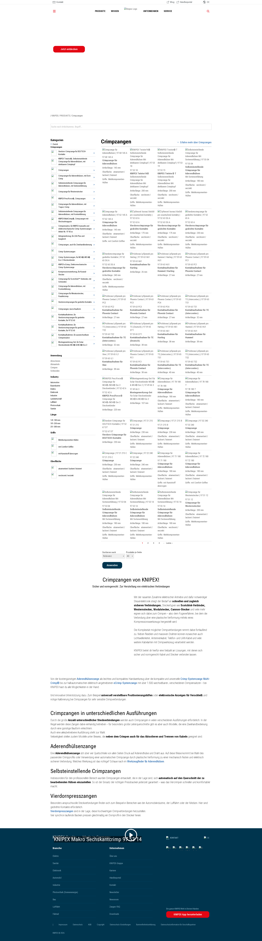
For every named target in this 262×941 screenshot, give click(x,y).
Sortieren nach (109, 552)
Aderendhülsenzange (88, 678)
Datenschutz (78, 925)
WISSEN (115, 11)
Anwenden (209, 127)
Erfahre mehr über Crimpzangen (196, 142)
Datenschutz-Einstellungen (120, 925)
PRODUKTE (100, 11)
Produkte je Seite (134, 552)
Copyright (100, 925)
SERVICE (168, 11)
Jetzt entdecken (69, 49)
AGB (89, 925)
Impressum (63, 925)
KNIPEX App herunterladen (188, 914)
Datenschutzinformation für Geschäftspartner (178, 925)
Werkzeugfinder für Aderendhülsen (145, 761)
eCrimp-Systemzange (125, 683)
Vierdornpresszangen (62, 811)
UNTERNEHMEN (150, 11)
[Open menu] (58, 11)
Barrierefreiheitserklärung (145, 925)
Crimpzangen (77, 115)
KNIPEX (55, 115)
